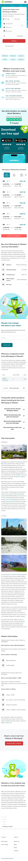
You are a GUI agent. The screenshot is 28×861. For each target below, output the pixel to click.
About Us (16, 841)
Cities (13, 59)
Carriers (21, 55)
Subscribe (6, 345)
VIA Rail (15, 494)
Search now (9, 722)
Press (15, 847)
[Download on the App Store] (6, 140)
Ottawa (4, 824)
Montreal (20, 574)
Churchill (8, 499)
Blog (15, 844)
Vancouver (22, 495)
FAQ (5, 59)
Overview (13, 55)
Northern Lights (20, 476)
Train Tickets (4, 844)
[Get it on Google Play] (20, 140)
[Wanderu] (7, 2)
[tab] (7, 20)
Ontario (4, 821)
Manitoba (3, 463)
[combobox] (14, 24)
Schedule (5, 55)
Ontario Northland (10, 501)
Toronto (3, 497)
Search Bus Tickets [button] (14, 743)
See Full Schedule (14, 235)
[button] (25, 2)
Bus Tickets (4, 817)
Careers (16, 850)
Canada (4, 819)
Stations (21, 59)
